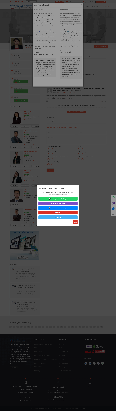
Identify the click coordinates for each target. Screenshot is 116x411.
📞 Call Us (58, 217)
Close (75, 222)
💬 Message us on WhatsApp (58, 199)
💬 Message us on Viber (58, 203)
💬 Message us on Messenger (58, 208)
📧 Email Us (58, 212)
